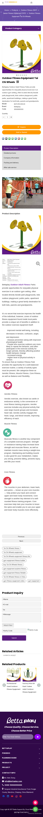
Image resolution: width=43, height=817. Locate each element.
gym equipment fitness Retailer (14, 573)
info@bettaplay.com (13, 781)
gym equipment (33, 581)
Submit (14, 638)
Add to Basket (21, 132)
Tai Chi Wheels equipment (12, 552)
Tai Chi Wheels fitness (11, 548)
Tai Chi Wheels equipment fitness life (16, 556)
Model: (4, 104)
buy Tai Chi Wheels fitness (12, 565)
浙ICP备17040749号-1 (21, 812)
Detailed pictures (10, 153)
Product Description (11, 148)
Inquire (23, 127)
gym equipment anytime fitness (14, 569)
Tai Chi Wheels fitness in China (14, 577)
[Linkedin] (8, 796)
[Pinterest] (21, 796)
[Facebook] (3, 796)
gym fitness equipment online (14, 581)
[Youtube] (12, 796)
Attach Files (8, 625)
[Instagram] (16, 796)
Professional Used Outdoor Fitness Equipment (13, 686)
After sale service (10, 167)
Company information (11, 158)
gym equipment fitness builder (14, 560)
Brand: (4, 106)
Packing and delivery (11, 163)
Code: (4, 109)
